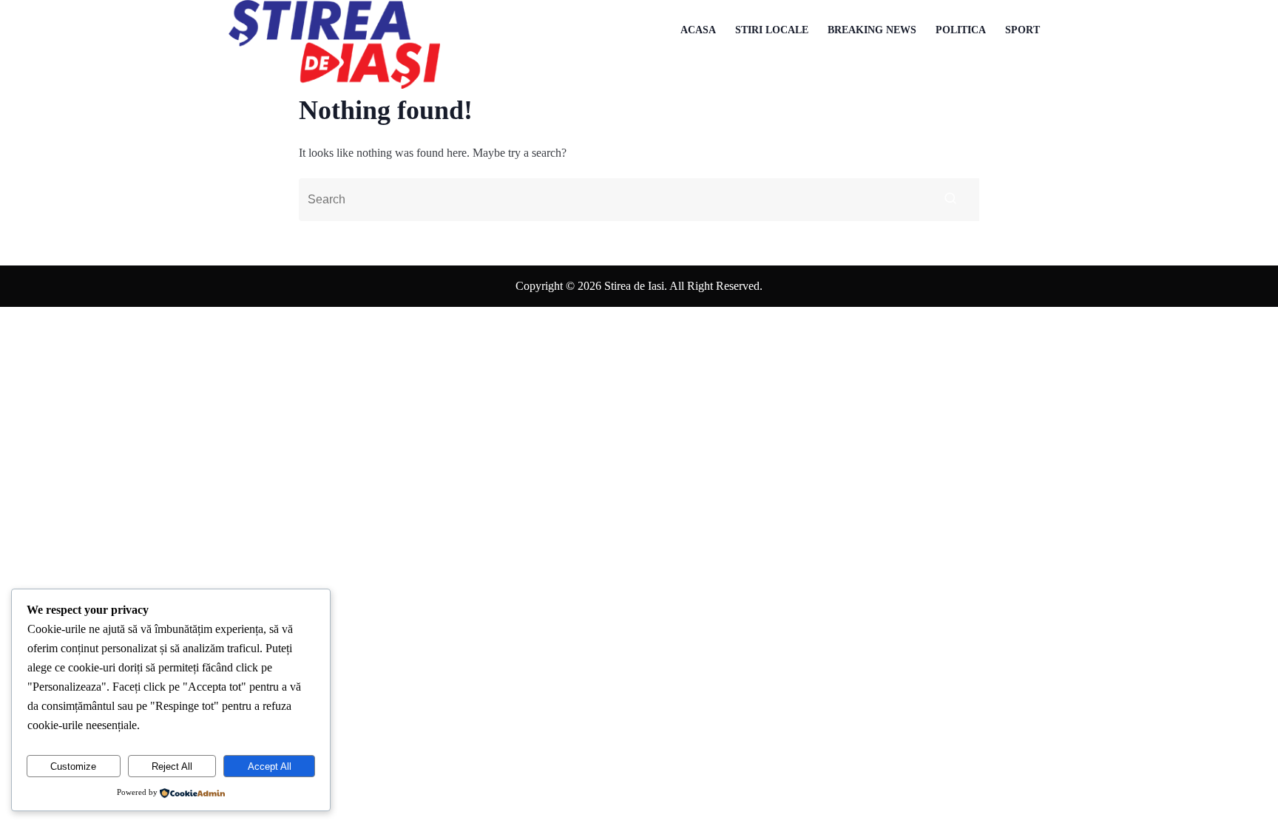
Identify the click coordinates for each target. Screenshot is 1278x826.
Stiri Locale (771, 29)
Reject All (172, 766)
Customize (73, 766)
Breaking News (872, 29)
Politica (961, 29)
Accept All (269, 766)
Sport (1022, 29)
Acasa (698, 29)
